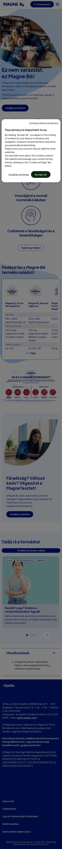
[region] (31, 150)
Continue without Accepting (43, 122)
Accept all (41, 174)
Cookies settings (19, 174)
